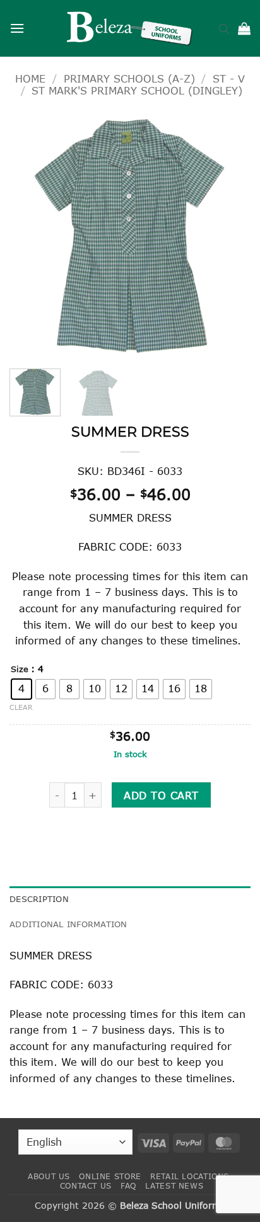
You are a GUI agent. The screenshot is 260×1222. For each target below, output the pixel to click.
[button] (17, 28)
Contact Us (86, 1186)
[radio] (21, 689)
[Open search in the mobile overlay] (224, 28)
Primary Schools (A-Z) (129, 78)
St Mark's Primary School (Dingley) (137, 90)
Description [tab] (39, 899)
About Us (49, 1176)
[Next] (229, 236)
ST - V (229, 78)
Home (30, 78)
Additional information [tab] (68, 924)
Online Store (110, 1176)
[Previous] (30, 236)
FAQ (128, 1186)
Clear (21, 707)
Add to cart (161, 795)
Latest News (174, 1186)
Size (19, 669)
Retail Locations (189, 1176)
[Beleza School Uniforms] (130, 28)
